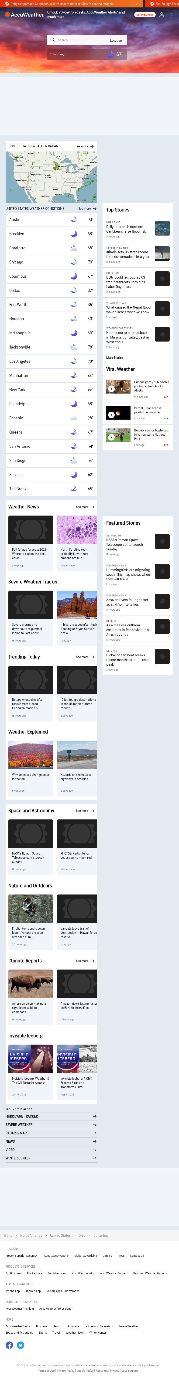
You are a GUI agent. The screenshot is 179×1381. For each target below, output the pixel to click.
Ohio (82, 1235)
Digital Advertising (85, 1256)
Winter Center (97, 1333)
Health (57, 1326)
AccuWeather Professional (55, 1309)
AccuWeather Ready (18, 1326)
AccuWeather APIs (83, 1273)
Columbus (100, 1235)
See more (84, 208)
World (7, 1235)
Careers (107, 1256)
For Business (13, 1273)
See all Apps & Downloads (62, 1291)
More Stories (114, 358)
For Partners (34, 1273)
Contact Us (137, 1256)
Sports (43, 1333)
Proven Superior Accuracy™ (22, 1256)
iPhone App (13, 1291)
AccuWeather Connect (114, 1273)
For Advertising (57, 1273)
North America (31, 1235)
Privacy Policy (66, 1371)
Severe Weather (128, 1326)
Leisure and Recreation (99, 1326)
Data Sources (129, 1371)
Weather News (75, 1333)
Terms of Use (46, 1371)
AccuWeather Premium (20, 1309)
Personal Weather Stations (150, 1273)
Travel (56, 1333)
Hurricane (73, 1326)
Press (121, 1256)
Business (41, 1326)
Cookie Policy (85, 1371)
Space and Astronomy (19, 1333)
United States (60, 1235)
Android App (33, 1291)
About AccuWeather (56, 1256)
